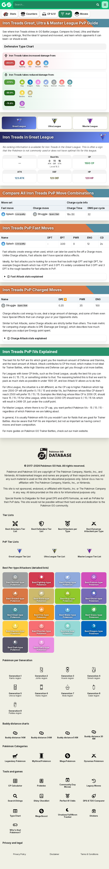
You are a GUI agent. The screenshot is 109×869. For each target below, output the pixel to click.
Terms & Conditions (89, 854)
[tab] (19, 122)
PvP (68, 14)
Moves (84, 14)
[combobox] (54, 4)
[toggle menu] (98, 5)
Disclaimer (54, 854)
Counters (31, 14)
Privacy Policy (19, 854)
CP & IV (51, 14)
